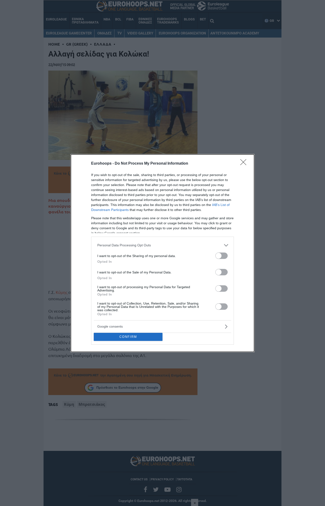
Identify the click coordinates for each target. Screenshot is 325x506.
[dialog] (162, 253)
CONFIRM (128, 337)
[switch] (221, 256)
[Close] (244, 163)
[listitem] (162, 245)
